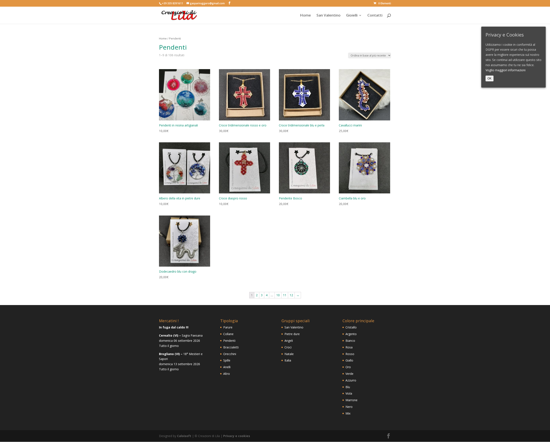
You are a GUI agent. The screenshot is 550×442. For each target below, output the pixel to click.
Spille (226, 360)
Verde (349, 374)
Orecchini (229, 354)
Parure (227, 327)
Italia (287, 360)
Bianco (350, 341)
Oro (348, 367)
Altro (226, 374)
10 (278, 295)
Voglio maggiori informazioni (506, 70)
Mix (347, 413)
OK (489, 78)
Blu (347, 387)
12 (291, 295)
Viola (348, 393)
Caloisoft (184, 436)
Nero (349, 407)
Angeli (288, 341)
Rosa (349, 347)
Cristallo (351, 327)
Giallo (349, 360)
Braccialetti (231, 347)
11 (284, 295)
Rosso (349, 354)
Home (305, 16)
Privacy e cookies (236, 436)
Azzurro (350, 380)
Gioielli (352, 16)
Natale (289, 354)
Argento (351, 334)
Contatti (374, 16)
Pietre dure (292, 334)
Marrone (351, 400)
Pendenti (229, 341)
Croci (288, 347)
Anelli (227, 367)
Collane (228, 334)
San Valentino (328, 16)
